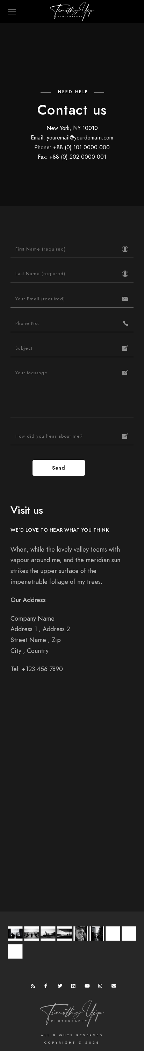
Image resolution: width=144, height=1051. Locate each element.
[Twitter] (61, 987)
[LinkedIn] (74, 987)
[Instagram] (101, 987)
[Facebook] (47, 987)
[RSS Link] (34, 987)
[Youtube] (88, 987)
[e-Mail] (114, 987)
